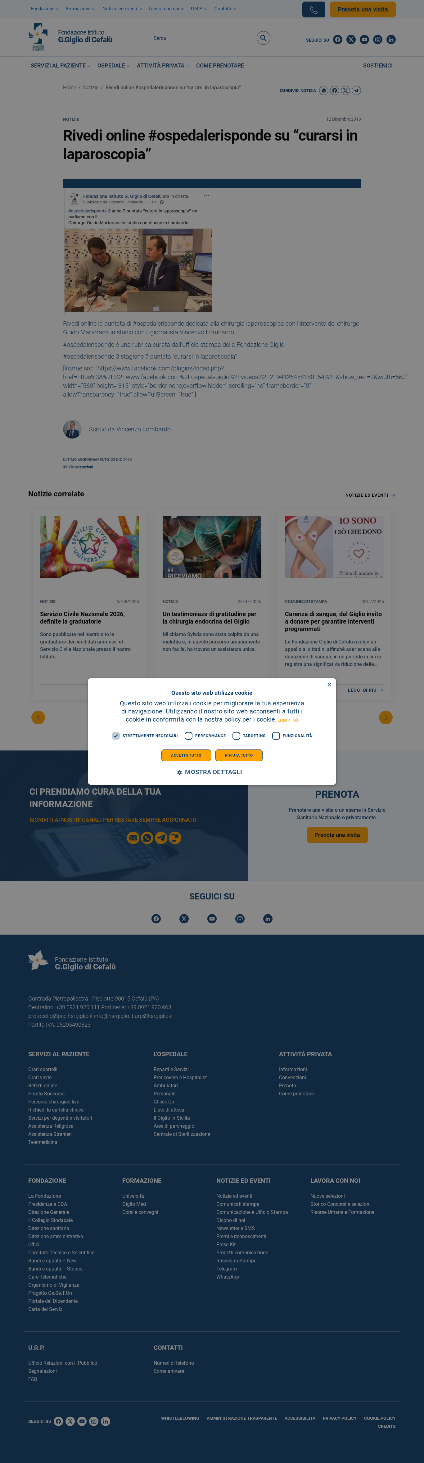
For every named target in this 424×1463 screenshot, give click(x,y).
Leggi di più (288, 720)
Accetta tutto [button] (186, 755)
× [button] (329, 685)
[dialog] (212, 731)
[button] (212, 772)
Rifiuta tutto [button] (239, 755)
